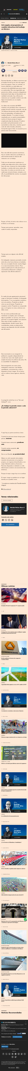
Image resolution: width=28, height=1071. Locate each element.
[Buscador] (4, 14)
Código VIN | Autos (5, 761)
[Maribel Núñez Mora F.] (2, 63)
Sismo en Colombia (21, 18)
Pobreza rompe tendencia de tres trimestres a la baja (14, 737)
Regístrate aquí (5, 1046)
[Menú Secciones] (1, 14)
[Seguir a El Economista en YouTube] (12, 1054)
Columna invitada (7, 500)
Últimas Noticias (5, 18)
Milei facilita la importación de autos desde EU (12, 895)
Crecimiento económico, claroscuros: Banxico (12, 711)
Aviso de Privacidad (11, 1028)
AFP (3, 611)
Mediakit (8, 1027)
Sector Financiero (5, 656)
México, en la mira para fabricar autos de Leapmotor (13, 763)
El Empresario (17, 1024)
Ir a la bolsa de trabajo (17, 1036)
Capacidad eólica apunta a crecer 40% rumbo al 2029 (13, 684)
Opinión (3, 22)
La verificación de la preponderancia (10, 816)
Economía (3, 603)
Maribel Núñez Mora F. (14, 62)
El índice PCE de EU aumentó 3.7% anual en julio (12, 605)
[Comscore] (12, 1068)
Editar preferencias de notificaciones (8, 1030)
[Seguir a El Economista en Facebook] (3, 1054)
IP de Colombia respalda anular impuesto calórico (13, 868)
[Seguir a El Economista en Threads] (12, 1057)
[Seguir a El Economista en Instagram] (18, 1054)
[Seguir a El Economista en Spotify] (15, 1054)
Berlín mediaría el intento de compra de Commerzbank (11, 659)
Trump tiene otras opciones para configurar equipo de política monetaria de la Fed (13, 632)
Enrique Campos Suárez (6, 1005)
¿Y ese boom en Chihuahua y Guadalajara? (11, 842)
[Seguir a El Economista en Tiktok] (15, 1057)
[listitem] (3, 70)
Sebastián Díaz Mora (6, 979)
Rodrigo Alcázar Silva (6, 821)
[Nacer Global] (21, 1034)
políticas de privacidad (15, 1048)
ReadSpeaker (15, 71)
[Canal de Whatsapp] (25, 919)
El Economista (11, 1024)
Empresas (3, 682)
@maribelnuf (7, 489)
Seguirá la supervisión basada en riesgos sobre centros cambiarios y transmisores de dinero (12, 948)
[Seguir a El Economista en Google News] (24, 1054)
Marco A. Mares (5, 716)
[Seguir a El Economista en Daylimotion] (21, 1054)
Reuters (4, 637)
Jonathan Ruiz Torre (6, 847)
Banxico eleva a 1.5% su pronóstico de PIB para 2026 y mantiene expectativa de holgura (13, 922)
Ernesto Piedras (5, 795)
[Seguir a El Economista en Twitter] (6, 1054)
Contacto (3, 1029)
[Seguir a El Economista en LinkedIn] (9, 1054)
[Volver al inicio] (14, 1022)
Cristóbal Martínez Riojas (6, 742)
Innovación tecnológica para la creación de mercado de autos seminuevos (14, 790)
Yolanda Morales (5, 926)
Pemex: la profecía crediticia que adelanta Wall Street (12, 1001)
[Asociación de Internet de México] (17, 1068)
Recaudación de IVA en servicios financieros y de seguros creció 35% (13, 974)
